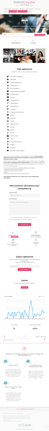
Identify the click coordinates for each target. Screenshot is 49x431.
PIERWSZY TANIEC (13, 365)
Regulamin (14, 413)
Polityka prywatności (7, 413)
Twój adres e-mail (13, 192)
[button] (29, 11)
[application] (24, 309)
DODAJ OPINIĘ (13, 11)
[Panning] (41, 296)
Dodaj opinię (24, 287)
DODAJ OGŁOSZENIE (23, 11)
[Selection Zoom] (39, 296)
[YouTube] (26, 425)
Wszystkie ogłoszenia (8, 340)
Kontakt (18, 413)
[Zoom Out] (38, 296)
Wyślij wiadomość (24, 224)
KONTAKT (5, 11)
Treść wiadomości (13, 198)
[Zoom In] (36, 296)
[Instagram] (22, 425)
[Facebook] (19, 425)
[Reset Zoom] (42, 296)
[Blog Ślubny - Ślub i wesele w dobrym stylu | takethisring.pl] (29, 425)
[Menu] (44, 296)
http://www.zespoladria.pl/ (35, 236)
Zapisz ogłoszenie (24, 269)
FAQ (21, 413)
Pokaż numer (14, 236)
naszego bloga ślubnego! (18, 421)
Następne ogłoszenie (40, 336)
